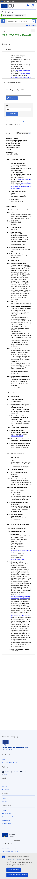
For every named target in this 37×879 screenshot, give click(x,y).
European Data (6, 813)
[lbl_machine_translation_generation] (23, 121)
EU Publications (6, 823)
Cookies (4, 786)
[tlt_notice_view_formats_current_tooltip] (30, 133)
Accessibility (5, 789)
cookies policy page (13, 859)
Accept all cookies (13, 869)
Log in (27, 7)
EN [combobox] (8, 93)
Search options (31, 25)
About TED (5, 798)
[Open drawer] (4, 31)
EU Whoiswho (6, 820)
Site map (4, 801)
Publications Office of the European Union (15, 747)
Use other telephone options (10, 851)
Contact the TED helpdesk (9, 763)
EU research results (7, 817)
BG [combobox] (8, 109)
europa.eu (17, 840)
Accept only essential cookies (17, 874)
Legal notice (5, 783)
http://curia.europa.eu (17, 559)
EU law (4, 810)
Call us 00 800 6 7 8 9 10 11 (10, 848)
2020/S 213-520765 (17, 436)
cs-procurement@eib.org (23, 70)
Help (3, 759)
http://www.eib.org (25, 73)
